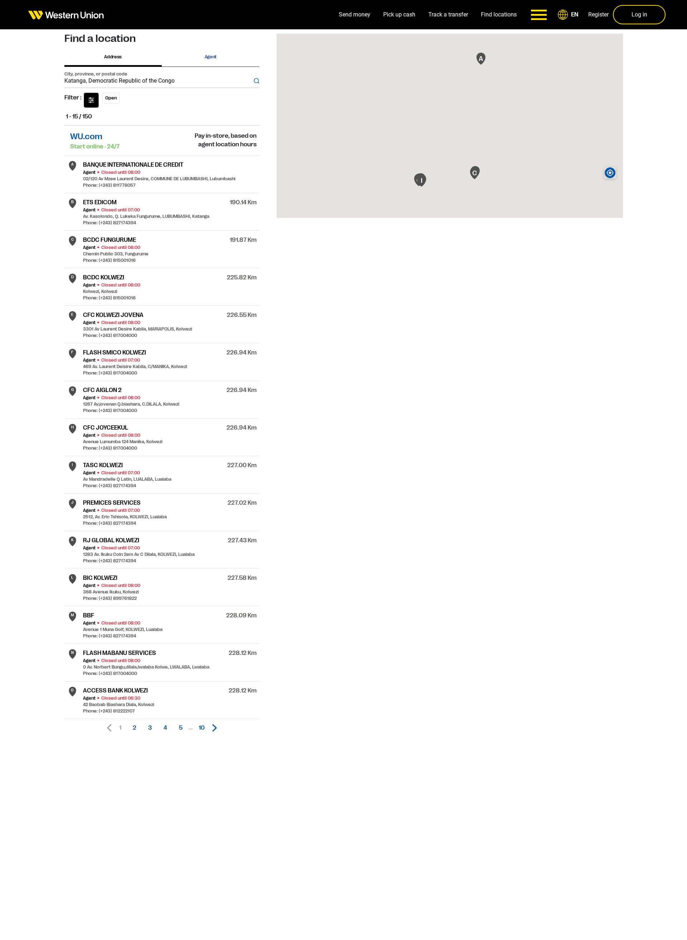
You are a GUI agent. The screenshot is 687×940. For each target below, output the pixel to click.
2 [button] (134, 728)
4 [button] (165, 728)
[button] (569, 14)
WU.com (86, 136)
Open (111, 98)
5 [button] (180, 728)
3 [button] (150, 728)
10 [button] (202, 728)
